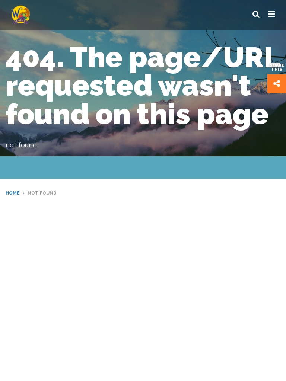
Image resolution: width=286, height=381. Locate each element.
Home (13, 193)
